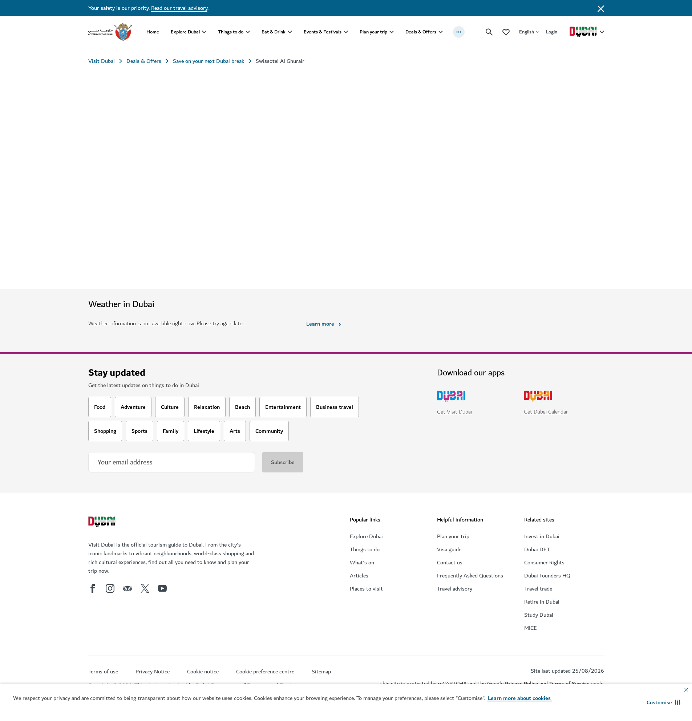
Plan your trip (373, 32)
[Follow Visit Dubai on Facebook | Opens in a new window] (92, 588)
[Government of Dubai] (110, 32)
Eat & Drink (274, 32)
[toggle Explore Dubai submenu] (204, 32)
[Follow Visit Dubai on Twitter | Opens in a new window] (145, 588)
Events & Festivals (322, 32)
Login (551, 32)
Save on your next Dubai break (208, 61)
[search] (489, 32)
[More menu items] (459, 32)
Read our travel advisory (179, 8)
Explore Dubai (185, 32)
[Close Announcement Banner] (601, 8)
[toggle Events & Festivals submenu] (346, 32)
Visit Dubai (101, 61)
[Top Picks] (506, 32)
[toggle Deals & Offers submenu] (440, 32)
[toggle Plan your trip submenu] (391, 32)
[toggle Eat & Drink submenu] (290, 32)
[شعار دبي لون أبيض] (102, 522)
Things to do (230, 32)
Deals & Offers (420, 32)
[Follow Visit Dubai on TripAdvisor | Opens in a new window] (127, 588)
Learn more (320, 324)
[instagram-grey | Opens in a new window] (110, 588)
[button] (663, 702)
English (526, 32)
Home (152, 32)
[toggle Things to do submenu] (248, 32)
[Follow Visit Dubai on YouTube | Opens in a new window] (162, 588)
